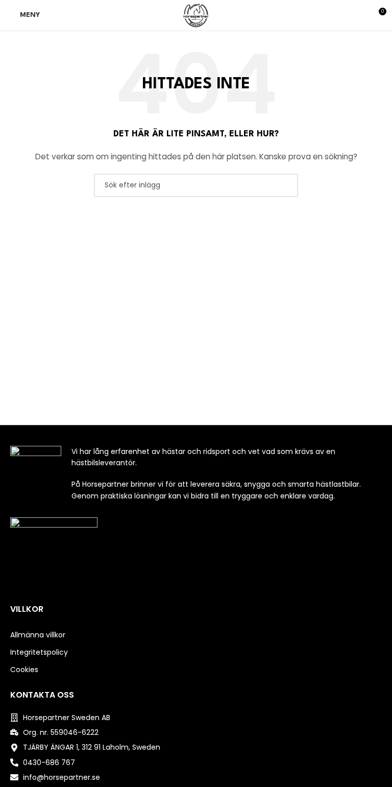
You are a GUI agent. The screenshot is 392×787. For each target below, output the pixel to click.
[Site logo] (196, 15)
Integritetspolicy (39, 652)
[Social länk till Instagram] (195, 585)
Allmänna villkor (37, 635)
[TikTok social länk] (209, 585)
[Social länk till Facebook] (183, 585)
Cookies (24, 669)
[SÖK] (286, 185)
